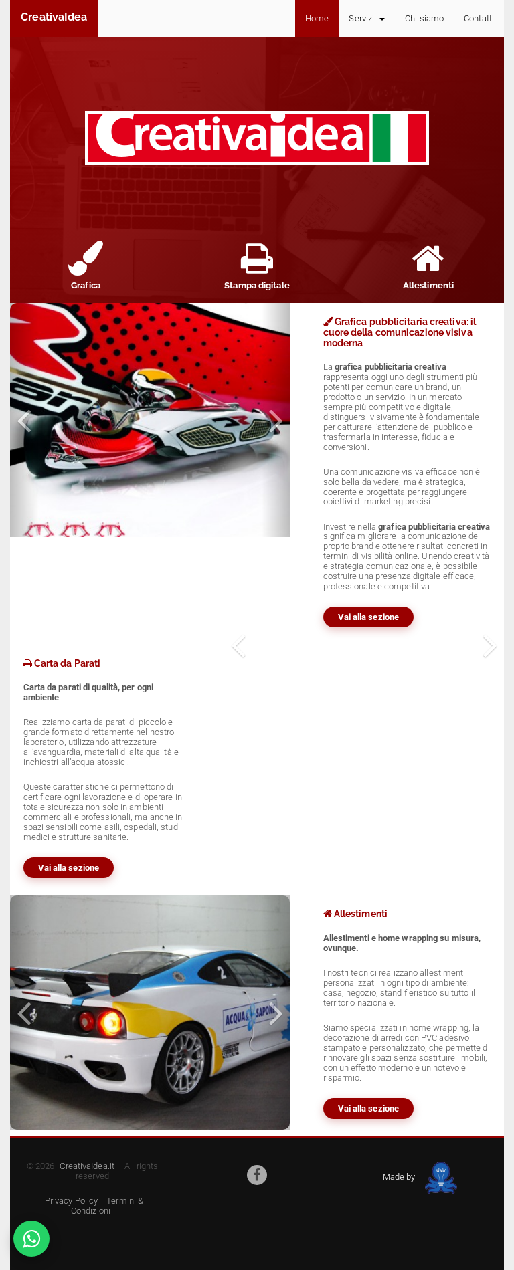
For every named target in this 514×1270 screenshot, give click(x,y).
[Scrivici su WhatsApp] (31, 1239)
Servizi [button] (362, 18)
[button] (24, 420)
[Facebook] (257, 1175)
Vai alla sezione (369, 617)
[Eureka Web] (438, 1177)
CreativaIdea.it (87, 1166)
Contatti (479, 18)
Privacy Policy (71, 1201)
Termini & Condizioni (107, 1206)
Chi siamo (424, 18)
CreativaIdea (54, 17)
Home (317, 18)
